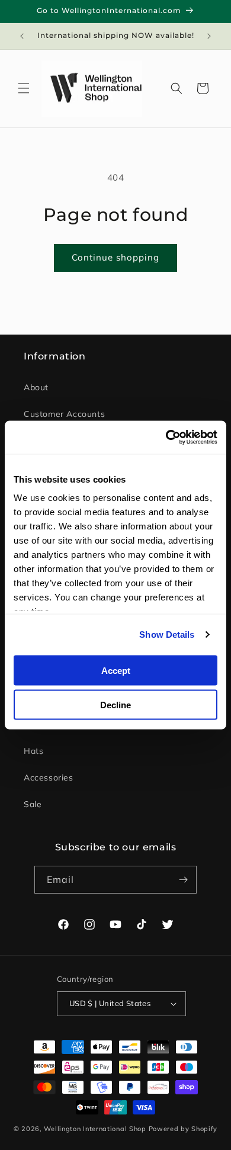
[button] (24, 88)
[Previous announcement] (22, 36)
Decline (115, 705)
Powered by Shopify (183, 1129)
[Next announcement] (209, 36)
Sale (32, 804)
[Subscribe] (183, 880)
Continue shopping (115, 257)
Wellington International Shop (95, 1129)
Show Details (166, 634)
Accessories (48, 777)
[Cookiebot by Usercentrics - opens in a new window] (166, 437)
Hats (33, 751)
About (36, 387)
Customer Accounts (64, 414)
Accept (115, 670)
